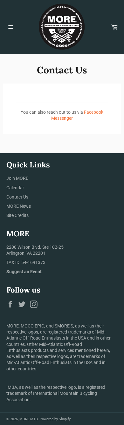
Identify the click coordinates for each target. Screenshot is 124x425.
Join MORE (17, 178)
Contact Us (17, 196)
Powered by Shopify (55, 419)
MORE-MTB (28, 419)
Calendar (15, 187)
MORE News (18, 206)
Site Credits (17, 215)
